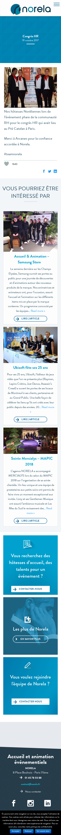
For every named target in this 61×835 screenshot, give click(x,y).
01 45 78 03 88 (33, 778)
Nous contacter (33, 792)
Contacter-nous (30, 589)
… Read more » (36, 311)
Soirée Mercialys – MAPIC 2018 (32, 461)
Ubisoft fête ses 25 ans (30, 367)
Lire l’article (30, 318)
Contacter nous (30, 701)
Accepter (16, 831)
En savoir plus (30, 639)
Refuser (28, 831)
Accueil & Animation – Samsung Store (31, 259)
